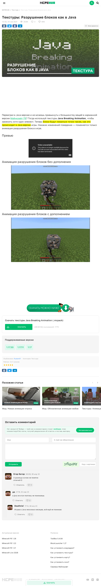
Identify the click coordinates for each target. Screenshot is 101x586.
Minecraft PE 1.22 (9, 543)
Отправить (13, 464)
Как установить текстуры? (61, 553)
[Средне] (8, 365)
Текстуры (15, 10)
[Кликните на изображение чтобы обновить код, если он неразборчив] (71, 464)
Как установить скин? (59, 562)
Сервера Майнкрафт (59, 567)
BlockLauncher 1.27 (58, 543)
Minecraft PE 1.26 (9, 539)
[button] (4, 3)
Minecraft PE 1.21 (9, 548)
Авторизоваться (85, 430)
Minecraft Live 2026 (10, 553)
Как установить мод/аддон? (62, 548)
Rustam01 (17, 359)
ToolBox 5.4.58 (56, 539)
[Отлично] (12, 365)
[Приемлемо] (6, 365)
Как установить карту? (60, 557)
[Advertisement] (50, 94)
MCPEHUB (5, 10)
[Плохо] (4, 365)
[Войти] (91, 3)
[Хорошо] (10, 365)
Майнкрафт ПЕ (18, 118)
